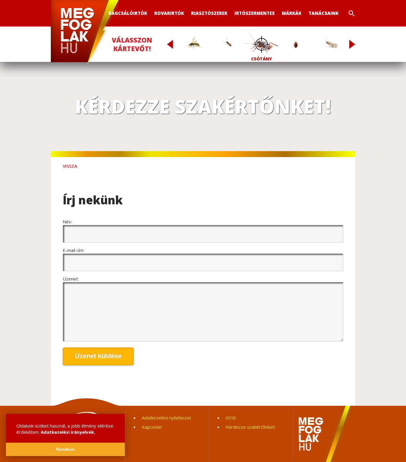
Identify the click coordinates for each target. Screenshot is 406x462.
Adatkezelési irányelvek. (68, 432)
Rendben (65, 449)
